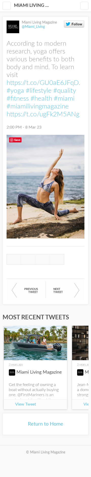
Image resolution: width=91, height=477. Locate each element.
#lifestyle (39, 90)
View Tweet (25, 404)
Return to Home (45, 424)
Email (57, 259)
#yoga (15, 90)
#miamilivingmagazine (38, 106)
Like (43, 259)
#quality (64, 90)
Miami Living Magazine (33, 5)
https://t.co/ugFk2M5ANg (43, 114)
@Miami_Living (33, 27)
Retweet (28, 259)
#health (41, 98)
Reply (14, 259)
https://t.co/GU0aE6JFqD (43, 83)
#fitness (18, 98)
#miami (64, 98)
